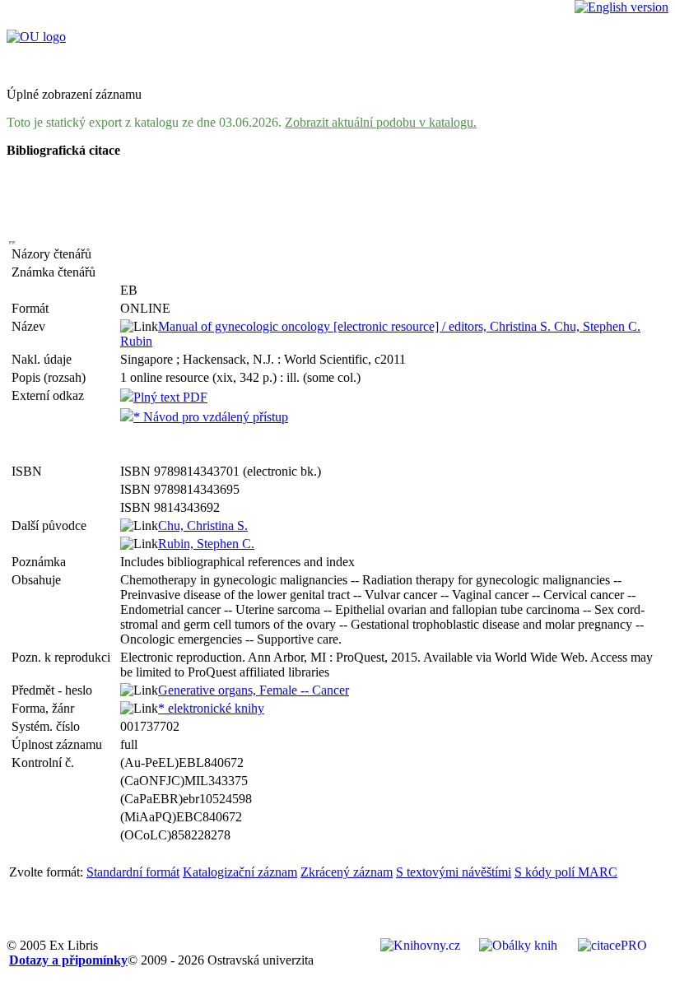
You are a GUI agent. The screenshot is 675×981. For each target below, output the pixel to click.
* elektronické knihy (211, 708)
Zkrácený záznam (346, 872)
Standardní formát (132, 872)
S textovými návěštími (453, 872)
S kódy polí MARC (565, 872)
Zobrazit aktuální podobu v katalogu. (381, 122)
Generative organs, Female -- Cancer (253, 690)
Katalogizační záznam (240, 872)
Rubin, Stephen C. (206, 544)
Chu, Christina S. (203, 525)
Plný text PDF (170, 397)
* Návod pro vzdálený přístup (210, 417)
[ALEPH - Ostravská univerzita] (36, 37)
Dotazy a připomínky (68, 960)
